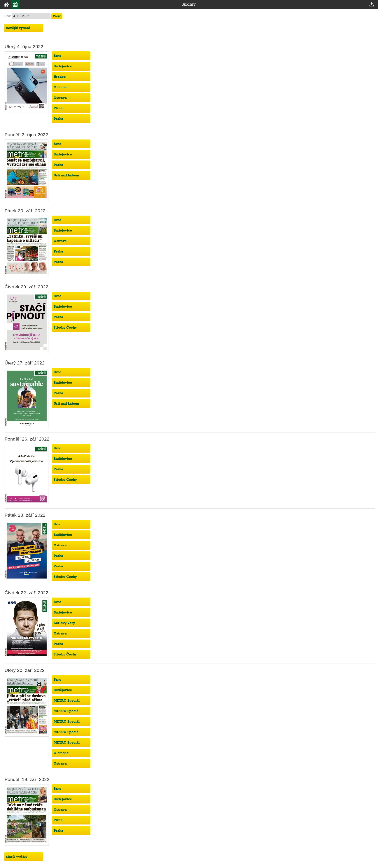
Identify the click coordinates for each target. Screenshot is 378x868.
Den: (8, 16)
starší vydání (16, 856)
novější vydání (18, 28)
